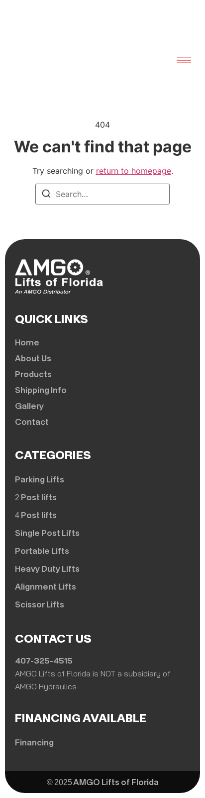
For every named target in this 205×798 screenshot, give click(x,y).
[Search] (46, 195)
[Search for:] (102, 194)
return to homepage (133, 171)
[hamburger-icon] (184, 60)
